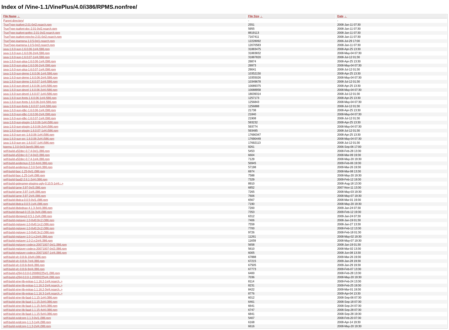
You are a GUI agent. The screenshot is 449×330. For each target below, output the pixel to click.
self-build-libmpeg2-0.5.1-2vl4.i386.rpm (27, 216)
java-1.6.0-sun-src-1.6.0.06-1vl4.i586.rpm (28, 134)
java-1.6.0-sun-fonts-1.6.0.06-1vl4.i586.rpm (29, 97)
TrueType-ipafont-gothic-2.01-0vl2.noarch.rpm (31, 32)
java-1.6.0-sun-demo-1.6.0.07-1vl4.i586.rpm (30, 81)
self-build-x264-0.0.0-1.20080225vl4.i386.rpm (31, 277)
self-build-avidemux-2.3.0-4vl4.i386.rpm (27, 163)
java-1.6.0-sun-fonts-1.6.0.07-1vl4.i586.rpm (29, 106)
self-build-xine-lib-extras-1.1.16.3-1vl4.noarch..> (32, 293)
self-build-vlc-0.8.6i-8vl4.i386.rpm (24, 265)
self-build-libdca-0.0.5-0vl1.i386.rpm (25, 199)
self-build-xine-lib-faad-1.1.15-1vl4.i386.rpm (30, 297)
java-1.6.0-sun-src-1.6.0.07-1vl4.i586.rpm (28, 142)
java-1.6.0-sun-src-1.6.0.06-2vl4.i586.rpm (28, 138)
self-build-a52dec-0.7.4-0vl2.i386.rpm (26, 155)
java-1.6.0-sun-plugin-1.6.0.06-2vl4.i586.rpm (30, 126)
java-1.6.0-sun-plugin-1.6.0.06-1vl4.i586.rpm (30, 122)
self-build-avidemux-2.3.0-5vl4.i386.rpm (27, 167)
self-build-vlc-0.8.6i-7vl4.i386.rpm (24, 261)
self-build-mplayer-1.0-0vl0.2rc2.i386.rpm (28, 228)
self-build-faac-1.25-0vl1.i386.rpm (24, 171)
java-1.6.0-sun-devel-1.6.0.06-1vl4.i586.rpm (30, 85)
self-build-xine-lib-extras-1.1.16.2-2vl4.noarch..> (32, 285)
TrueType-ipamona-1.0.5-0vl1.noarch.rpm (29, 41)
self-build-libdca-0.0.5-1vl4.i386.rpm (25, 203)
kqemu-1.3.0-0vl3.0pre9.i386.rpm (23, 146)
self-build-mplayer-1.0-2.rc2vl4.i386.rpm (28, 240)
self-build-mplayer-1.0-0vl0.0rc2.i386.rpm (28, 220)
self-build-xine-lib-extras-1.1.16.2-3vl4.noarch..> (32, 289)
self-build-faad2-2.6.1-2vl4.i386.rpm (25, 179)
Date (340, 16)
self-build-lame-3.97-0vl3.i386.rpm (24, 187)
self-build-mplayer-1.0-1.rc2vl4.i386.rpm (28, 236)
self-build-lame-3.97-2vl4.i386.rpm (24, 195)
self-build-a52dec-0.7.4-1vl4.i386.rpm (26, 159)
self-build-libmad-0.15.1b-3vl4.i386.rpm (27, 212)
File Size (253, 16)
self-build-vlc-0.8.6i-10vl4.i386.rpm (24, 256)
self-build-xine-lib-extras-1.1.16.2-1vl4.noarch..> (32, 281)
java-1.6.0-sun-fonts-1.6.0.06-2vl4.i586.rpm (29, 102)
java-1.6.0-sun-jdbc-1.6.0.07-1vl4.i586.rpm (29, 118)
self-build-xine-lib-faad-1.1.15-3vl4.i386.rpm (30, 305)
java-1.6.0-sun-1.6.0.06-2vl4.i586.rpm (26, 53)
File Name (9, 16)
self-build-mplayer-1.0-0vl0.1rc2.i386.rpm (28, 224)
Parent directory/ (13, 20)
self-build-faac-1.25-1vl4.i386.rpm (24, 175)
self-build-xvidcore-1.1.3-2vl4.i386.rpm (27, 326)
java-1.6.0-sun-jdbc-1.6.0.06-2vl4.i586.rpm (29, 114)
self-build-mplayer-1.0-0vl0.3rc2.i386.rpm (28, 232)
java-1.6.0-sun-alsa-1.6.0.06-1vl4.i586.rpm (29, 61)
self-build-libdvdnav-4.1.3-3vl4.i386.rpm (27, 207)
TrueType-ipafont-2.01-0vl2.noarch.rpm (27, 24)
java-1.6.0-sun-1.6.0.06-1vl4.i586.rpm (26, 49)
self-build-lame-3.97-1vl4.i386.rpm (24, 191)
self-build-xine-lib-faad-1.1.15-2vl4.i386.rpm (30, 301)
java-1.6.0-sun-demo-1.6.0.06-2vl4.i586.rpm (30, 77)
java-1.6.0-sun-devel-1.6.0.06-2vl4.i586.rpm (30, 89)
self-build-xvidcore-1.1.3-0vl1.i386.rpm (27, 317)
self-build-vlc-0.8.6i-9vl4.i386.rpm (24, 269)
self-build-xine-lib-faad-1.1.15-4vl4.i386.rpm (30, 309)
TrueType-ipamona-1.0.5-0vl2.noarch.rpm (29, 45)
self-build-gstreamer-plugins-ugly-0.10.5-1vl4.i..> (33, 183)
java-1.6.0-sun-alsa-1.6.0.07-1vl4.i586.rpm (29, 69)
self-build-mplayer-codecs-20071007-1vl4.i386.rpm (35, 252)
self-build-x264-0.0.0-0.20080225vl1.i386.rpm (31, 273)
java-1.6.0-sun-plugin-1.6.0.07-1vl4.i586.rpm (30, 130)
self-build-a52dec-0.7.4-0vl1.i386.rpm (26, 151)
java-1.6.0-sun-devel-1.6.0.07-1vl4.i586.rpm (30, 93)
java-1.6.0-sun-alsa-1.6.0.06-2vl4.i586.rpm (29, 65)
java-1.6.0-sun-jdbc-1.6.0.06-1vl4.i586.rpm (29, 110)
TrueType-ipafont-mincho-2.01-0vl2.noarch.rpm (32, 36)
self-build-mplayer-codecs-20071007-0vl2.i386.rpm (35, 248)
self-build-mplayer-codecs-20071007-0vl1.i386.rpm (35, 244)
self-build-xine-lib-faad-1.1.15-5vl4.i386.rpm (30, 313)
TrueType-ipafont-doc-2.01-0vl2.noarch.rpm (30, 28)
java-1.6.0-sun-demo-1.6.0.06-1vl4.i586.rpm (30, 73)
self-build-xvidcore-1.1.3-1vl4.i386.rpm (27, 322)
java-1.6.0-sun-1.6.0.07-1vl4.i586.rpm (26, 57)
